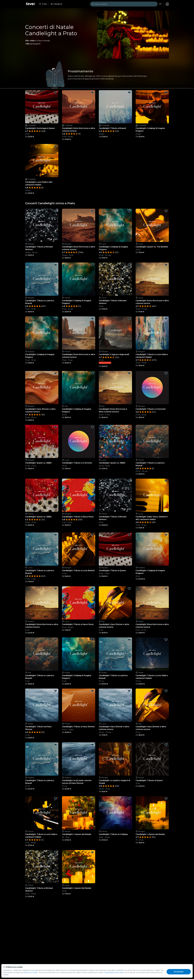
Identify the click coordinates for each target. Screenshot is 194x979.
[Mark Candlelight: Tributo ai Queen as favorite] (129, 534)
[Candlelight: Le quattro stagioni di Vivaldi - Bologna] (115, 759)
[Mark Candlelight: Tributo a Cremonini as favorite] (166, 373)
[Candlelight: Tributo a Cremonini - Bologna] (152, 387)
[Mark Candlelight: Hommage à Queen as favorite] (55, 92)
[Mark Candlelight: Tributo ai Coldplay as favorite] (129, 798)
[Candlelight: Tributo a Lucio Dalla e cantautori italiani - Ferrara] (152, 654)
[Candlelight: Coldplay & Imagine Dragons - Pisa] (78, 387)
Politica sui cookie (30, 972)
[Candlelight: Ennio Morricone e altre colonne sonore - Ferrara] (152, 602)
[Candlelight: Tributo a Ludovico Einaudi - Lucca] (41, 549)
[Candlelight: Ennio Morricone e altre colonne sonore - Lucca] (152, 279)
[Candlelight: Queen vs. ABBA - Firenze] (41, 495)
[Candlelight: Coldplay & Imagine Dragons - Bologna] (41, 333)
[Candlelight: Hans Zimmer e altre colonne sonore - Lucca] (115, 705)
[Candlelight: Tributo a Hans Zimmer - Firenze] (78, 705)
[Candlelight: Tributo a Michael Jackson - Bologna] (41, 225)
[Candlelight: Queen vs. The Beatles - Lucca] (152, 225)
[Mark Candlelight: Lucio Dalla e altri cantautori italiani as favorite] (55, 146)
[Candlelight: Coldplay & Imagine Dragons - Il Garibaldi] (152, 106)
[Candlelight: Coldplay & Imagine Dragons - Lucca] (115, 225)
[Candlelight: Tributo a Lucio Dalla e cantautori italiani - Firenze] (41, 812)
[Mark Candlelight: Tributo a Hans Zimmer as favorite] (92, 690)
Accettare (179, 972)
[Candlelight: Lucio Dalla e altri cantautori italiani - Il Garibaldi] (41, 160)
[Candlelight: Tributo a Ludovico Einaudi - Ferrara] (115, 654)
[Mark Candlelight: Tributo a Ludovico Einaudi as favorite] (55, 264)
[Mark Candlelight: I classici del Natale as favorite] (92, 798)
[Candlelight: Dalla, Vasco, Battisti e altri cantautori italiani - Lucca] (152, 495)
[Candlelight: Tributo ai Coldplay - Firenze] (115, 812)
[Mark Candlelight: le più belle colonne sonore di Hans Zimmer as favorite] (92, 744)
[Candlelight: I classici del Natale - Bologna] (152, 812)
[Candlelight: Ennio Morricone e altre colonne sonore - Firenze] (78, 333)
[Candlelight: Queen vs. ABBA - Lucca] (115, 441)
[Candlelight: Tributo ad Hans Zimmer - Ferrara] (41, 705)
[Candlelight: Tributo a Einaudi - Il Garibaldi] (115, 106)
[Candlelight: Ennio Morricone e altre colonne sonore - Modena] (41, 602)
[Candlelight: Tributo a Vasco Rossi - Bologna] (78, 495)
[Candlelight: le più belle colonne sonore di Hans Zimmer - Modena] (78, 759)
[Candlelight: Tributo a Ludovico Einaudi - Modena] (41, 759)
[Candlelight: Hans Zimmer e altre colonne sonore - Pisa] (115, 602)
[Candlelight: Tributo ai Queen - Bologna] (115, 549)
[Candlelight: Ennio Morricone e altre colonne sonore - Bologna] (78, 225)
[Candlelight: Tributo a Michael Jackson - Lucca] (115, 279)
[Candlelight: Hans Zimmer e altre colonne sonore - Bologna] (41, 387)
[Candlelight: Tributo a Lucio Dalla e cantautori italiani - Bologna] (152, 333)
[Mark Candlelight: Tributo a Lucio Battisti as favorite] (92, 534)
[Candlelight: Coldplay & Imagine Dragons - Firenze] (78, 279)
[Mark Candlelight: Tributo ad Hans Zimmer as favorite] (55, 690)
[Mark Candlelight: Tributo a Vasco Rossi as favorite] (92, 481)
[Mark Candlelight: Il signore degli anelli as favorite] (129, 318)
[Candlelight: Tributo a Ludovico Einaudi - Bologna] (41, 279)
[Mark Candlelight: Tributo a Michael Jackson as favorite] (55, 211)
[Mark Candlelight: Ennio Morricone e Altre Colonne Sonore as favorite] (129, 373)
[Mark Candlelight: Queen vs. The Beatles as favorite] (166, 211)
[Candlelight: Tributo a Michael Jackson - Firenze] (115, 495)
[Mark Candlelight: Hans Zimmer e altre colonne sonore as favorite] (55, 373)
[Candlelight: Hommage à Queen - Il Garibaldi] (41, 106)
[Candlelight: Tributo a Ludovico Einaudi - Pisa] (41, 654)
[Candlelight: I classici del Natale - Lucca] (78, 866)
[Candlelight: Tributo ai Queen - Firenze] (152, 759)
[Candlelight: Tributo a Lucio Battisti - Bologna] (78, 549)
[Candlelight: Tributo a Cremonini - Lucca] (78, 441)
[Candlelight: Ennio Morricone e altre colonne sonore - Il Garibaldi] (78, 106)
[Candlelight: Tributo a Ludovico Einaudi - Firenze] (152, 441)
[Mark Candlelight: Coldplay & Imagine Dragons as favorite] (166, 92)
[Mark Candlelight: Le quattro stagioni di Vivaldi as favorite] (129, 744)
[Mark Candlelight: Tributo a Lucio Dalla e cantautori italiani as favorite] (166, 318)
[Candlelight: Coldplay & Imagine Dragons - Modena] (152, 549)
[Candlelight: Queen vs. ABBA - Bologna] (41, 441)
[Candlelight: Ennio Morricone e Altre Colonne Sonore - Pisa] (115, 387)
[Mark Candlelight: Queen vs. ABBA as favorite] (55, 427)
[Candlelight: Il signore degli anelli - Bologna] (115, 333)
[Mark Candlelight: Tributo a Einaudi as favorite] (129, 92)
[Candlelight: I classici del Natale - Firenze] (78, 812)
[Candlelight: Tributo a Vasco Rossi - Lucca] (78, 602)
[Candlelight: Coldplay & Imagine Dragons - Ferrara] (78, 654)
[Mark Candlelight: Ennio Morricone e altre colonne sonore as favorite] (92, 92)
